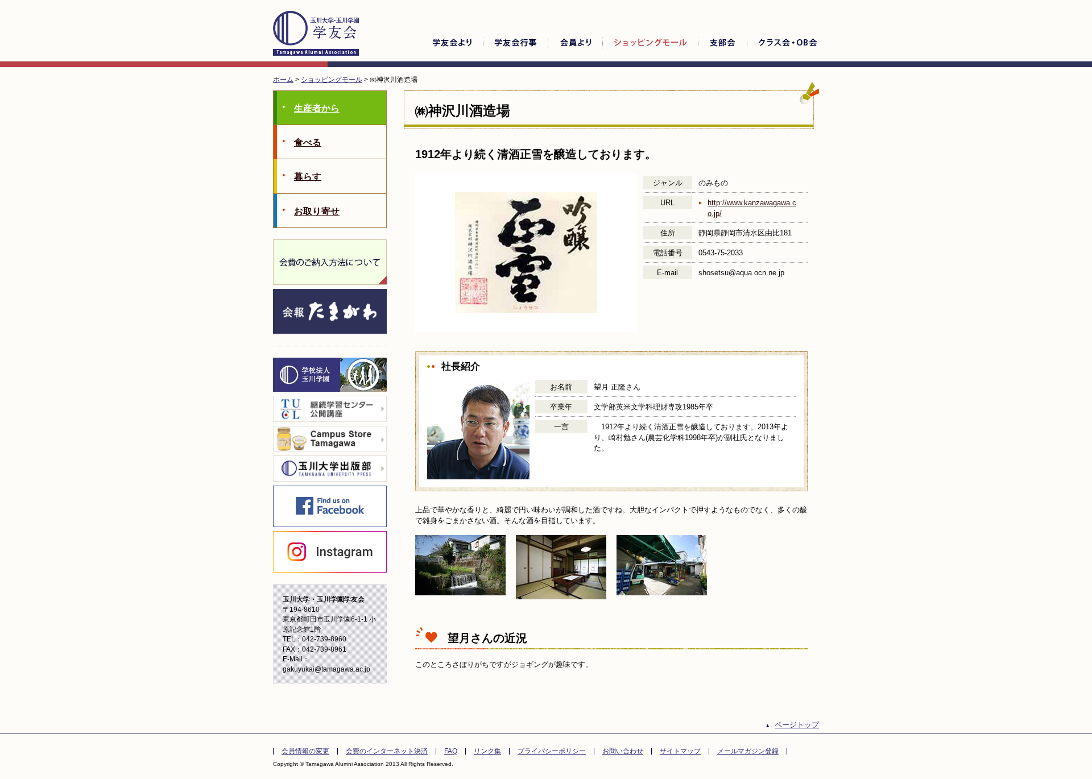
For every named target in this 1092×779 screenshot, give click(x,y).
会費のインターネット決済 (387, 751)
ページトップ (797, 724)
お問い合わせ (622, 751)
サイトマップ (680, 751)
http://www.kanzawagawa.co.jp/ (752, 208)
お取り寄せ (317, 211)
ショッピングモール (331, 80)
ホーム (283, 80)
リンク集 (487, 751)
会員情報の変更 (305, 751)
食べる (307, 142)
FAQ (450, 751)
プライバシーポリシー (552, 751)
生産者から (317, 108)
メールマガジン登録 (748, 751)
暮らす (307, 176)
